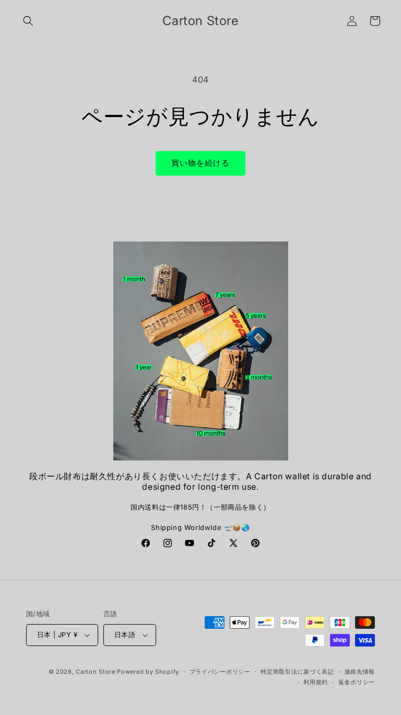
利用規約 (315, 682)
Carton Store (95, 671)
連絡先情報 (360, 671)
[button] (28, 20)
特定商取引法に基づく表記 (297, 671)
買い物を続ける (200, 163)
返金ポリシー (356, 682)
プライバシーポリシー (220, 671)
